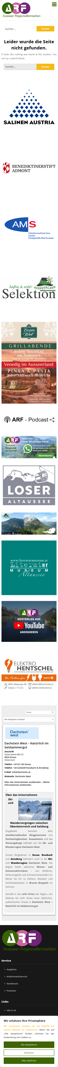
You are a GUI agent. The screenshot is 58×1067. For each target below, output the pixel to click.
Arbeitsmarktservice (17, 976)
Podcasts (11, 990)
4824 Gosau (10, 757)
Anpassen (29, 1052)
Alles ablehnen (29, 1060)
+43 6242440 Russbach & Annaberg (30, 767)
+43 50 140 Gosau (22, 764)
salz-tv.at (11, 1010)
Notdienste (12, 983)
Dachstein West (23, 776)
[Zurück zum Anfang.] (6, 789)
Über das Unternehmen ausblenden (22, 782)
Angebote (12, 969)
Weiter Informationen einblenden (27, 783)
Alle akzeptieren (29, 1044)
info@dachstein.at (21, 772)
